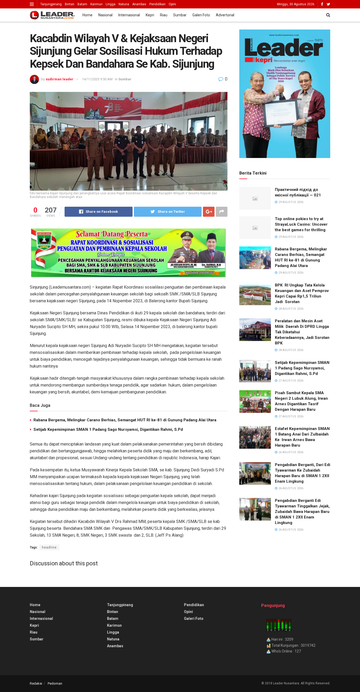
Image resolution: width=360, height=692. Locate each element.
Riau (163, 15)
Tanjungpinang (51, 4)
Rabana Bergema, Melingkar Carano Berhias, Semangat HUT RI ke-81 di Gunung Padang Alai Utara (124, 420)
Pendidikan (157, 4)
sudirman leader (60, 79)
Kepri (150, 15)
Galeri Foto (201, 15)
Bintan (69, 4)
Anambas (139, 4)
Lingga (110, 4)
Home (87, 15)
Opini (172, 4)
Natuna (124, 4)
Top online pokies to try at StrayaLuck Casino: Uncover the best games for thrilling (301, 224)
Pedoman (55, 683)
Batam (82, 4)
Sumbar (180, 15)
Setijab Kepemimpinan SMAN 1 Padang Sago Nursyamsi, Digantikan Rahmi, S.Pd (108, 429)
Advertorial (225, 15)
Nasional (105, 15)
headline (49, 547)
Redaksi (36, 683)
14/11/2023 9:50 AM (97, 79)
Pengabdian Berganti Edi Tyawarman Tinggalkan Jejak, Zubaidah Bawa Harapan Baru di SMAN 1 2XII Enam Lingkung (302, 511)
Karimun (96, 4)
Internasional (129, 15)
